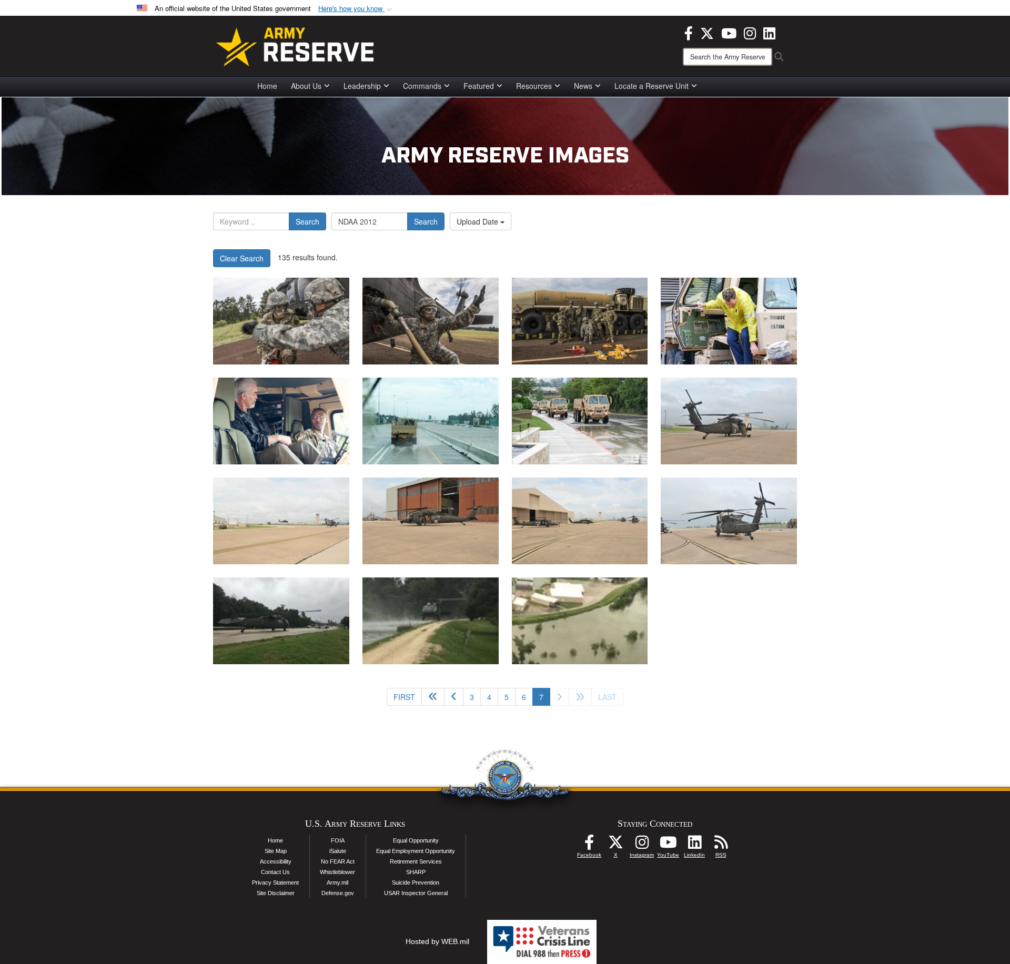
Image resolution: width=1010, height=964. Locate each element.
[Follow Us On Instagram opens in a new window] (642, 845)
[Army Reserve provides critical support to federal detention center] (729, 321)
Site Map (276, 851)
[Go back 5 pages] (433, 697)
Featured (478, 85)
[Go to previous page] (453, 697)
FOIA (338, 840)
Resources (534, 85)
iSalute (337, 851)
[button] (356, 8)
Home (267, 85)
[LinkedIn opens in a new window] (769, 32)
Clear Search (242, 258)
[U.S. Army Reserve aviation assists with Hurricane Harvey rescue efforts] (281, 620)
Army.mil (337, 882)
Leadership (362, 85)
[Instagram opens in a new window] (750, 32)
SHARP (416, 872)
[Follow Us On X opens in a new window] (615, 845)
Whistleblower (337, 872)
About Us (306, 85)
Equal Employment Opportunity (415, 851)
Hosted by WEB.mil (437, 941)
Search (307, 221)
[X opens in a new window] (707, 32)
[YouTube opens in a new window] (728, 32)
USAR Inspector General (416, 893)
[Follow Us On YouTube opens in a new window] (668, 845)
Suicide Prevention (415, 882)
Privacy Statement (275, 882)
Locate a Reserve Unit (651, 85)
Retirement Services (416, 861)
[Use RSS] (721, 845)
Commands (422, 85)
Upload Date (478, 221)
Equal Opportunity (416, 840)
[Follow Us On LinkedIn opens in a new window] (694, 845)
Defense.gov (337, 893)
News (583, 85)
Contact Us (275, 872)
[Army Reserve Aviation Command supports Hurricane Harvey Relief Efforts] (729, 421)
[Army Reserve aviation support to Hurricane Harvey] (281, 321)
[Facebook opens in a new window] (688, 32)
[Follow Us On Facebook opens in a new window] (589, 845)
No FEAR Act (338, 861)
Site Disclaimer (276, 893)
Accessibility (275, 861)
